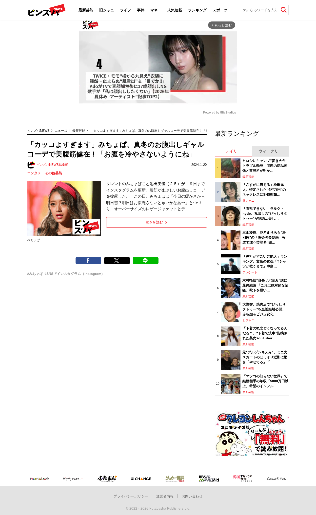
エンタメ (34, 173)
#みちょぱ (35, 274)
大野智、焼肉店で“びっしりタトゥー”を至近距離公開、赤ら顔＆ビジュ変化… (264, 309)
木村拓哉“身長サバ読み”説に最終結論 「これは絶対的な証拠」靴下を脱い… (265, 285)
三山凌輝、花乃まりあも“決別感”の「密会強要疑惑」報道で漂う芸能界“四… (264, 237)
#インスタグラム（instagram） (80, 274)
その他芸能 (53, 173)
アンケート (249, 272)
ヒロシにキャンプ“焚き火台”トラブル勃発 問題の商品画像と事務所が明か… (264, 165)
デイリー (233, 151)
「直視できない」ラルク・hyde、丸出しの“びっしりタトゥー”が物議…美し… (264, 213)
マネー (155, 10)
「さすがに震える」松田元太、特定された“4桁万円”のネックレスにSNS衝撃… (264, 189)
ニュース (61, 130)
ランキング (197, 10)
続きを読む (154, 222)
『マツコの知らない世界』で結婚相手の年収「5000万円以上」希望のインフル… (265, 381)
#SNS (48, 274)
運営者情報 (165, 496)
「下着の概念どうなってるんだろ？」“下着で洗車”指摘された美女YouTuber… (264, 333)
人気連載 (174, 10)
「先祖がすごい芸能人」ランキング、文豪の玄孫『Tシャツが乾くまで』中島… (264, 261)
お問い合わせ (192, 496)
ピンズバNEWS (38, 130)
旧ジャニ (106, 10)
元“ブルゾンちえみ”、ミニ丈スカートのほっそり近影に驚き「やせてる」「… (264, 357)
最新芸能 (86, 10)
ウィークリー (270, 151)
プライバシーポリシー (131, 496)
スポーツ (220, 10)
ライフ (125, 10)
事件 (140, 10)
